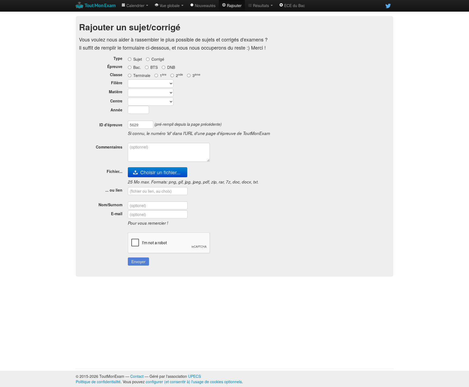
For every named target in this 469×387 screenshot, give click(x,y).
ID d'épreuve (110, 124)
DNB (171, 67)
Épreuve (114, 66)
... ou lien (113, 190)
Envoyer (138, 261)
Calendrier (135, 5)
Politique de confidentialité (98, 381)
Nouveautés (205, 5)
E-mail (116, 213)
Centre (116, 101)
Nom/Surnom (110, 204)
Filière (116, 82)
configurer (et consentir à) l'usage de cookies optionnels (194, 381)
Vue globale (170, 5)
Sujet (137, 59)
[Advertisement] (234, 322)
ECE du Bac (294, 5)
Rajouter (234, 5)
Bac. (137, 67)
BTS (154, 67)
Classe (116, 74)
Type (117, 58)
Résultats (261, 5)
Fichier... (114, 171)
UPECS (194, 376)
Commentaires (109, 147)
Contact (137, 376)
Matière (115, 91)
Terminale (141, 75)
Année (116, 109)
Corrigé (157, 59)
